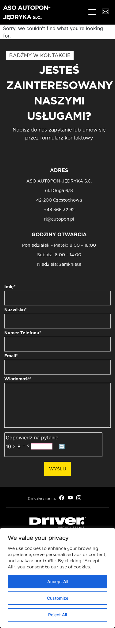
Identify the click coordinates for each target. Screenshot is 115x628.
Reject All (57, 614)
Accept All (57, 581)
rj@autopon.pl (59, 219)
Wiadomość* (18, 378)
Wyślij (57, 468)
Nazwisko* (15, 309)
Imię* (10, 286)
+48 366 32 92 (59, 209)
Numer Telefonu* (22, 332)
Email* (11, 355)
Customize (57, 598)
